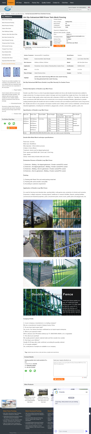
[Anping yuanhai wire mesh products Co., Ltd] (7, 8)
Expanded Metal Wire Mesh (8, 60)
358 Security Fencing (7, 46)
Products (11, 2)
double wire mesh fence (53, 352)
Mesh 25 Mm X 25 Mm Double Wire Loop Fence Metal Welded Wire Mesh (30, 400)
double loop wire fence (33, 352)
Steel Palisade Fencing (7, 40)
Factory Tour (35, 2)
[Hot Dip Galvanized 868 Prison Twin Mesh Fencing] (38, 29)
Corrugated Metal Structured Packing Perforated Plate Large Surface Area (34, 423)
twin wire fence (43, 352)
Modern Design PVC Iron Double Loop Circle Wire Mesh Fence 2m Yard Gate (43, 400)
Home (4, 2)
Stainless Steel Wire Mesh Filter (9, 34)
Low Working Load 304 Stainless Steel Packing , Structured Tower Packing (12, 420)
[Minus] (86, 392)
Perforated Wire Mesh (7, 57)
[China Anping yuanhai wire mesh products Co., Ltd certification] (7, 72)
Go (88, 9)
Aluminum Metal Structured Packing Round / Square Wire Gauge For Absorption (34, 419)
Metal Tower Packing (7, 19)
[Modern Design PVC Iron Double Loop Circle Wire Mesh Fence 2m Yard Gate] (43, 392)
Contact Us (56, 2)
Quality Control (46, 2)
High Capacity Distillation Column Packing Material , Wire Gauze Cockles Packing (35, 427)
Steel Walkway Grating (7, 31)
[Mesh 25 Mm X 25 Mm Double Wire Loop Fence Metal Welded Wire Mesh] (30, 392)
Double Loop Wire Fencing (17, 13)
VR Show (19, 2)
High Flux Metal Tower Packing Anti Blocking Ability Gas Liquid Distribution (12, 424)
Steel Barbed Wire (6, 55)
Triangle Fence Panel (7, 49)
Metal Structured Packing (8, 22)
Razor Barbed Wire (6, 52)
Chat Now (65, 2)
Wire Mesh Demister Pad (8, 37)
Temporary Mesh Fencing (8, 43)
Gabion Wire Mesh (6, 28)
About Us (27, 2)
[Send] (86, 431)
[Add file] (56, 431)
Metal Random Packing (7, 25)
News (72, 2)
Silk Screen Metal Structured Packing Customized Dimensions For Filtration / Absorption (35, 415)
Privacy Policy (13, 432)
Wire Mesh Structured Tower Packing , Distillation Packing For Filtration (12, 414)
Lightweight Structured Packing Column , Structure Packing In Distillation (12, 417)
